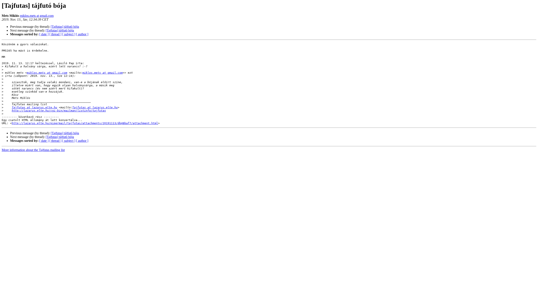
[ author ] (82, 34)
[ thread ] (55, 34)
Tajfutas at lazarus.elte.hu (34, 107)
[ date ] (44, 34)
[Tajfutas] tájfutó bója (65, 26)
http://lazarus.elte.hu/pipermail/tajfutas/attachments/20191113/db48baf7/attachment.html (85, 123)
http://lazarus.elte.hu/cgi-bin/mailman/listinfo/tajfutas (59, 110)
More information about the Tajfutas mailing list (33, 150)
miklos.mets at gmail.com (37, 15)
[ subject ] (68, 34)
